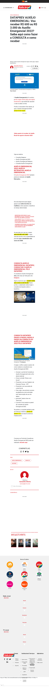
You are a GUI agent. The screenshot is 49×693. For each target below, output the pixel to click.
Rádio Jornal (39, 662)
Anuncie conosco (32, 671)
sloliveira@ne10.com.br (25, 483)
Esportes (17, 665)
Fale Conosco (24, 677)
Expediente (24, 674)
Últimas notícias (16, 659)
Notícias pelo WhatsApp (32, 665)
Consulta (27, 460)
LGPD (24, 671)
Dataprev (16, 278)
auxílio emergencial (17, 460)
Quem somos (24, 659)
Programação (32, 667)
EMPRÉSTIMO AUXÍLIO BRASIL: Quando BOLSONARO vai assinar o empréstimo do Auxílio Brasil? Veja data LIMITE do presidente (24, 216)
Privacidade (24, 665)
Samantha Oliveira (18, 66)
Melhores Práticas (24, 669)
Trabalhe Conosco (24, 681)
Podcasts (17, 662)
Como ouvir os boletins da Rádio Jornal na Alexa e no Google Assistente (32, 661)
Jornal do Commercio (39, 659)
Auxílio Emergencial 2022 (22, 175)
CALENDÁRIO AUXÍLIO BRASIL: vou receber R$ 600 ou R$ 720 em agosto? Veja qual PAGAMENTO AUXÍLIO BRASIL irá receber (25, 225)
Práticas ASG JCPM (24, 662)
